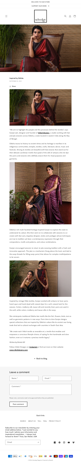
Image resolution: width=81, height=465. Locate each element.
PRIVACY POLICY (55, 421)
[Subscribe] (38, 442)
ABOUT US (32, 421)
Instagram (33, 347)
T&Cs (39, 421)
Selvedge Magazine (37, 460)
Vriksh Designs (43, 133)
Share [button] (14, 86)
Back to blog (41, 358)
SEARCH (23, 421)
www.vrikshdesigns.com (18, 350)
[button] (6, 16)
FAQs (45, 421)
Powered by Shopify (48, 460)
